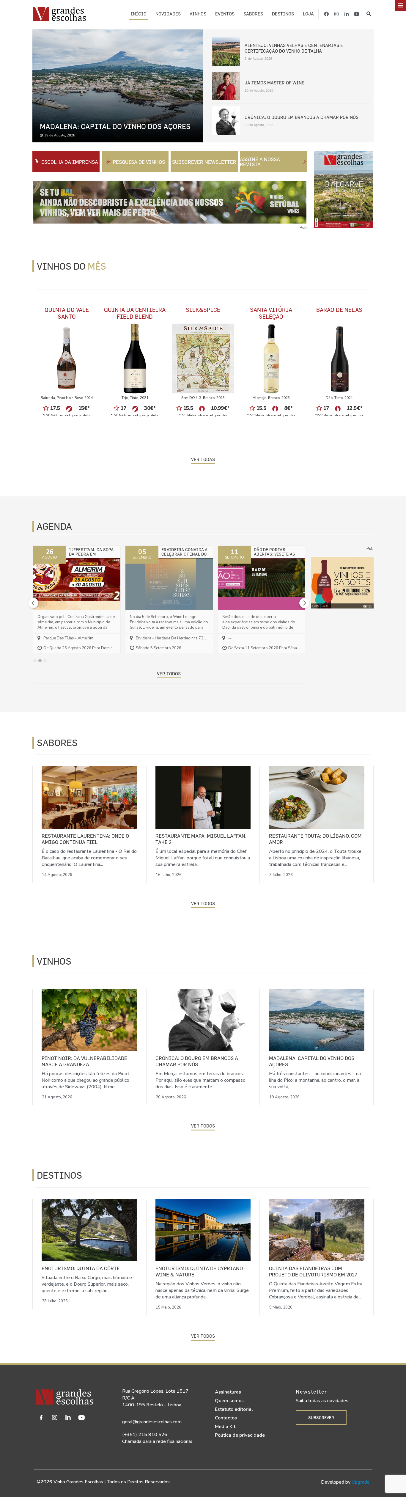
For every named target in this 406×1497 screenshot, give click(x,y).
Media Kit (225, 1426)
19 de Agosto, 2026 (59, 135)
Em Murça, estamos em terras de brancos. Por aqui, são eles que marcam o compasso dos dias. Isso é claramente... (200, 1080)
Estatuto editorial (234, 1409)
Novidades (168, 13)
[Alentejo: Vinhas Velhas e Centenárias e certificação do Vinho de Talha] (226, 51)
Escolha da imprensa (69, 162)
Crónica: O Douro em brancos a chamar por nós (301, 117)
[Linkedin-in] (346, 14)
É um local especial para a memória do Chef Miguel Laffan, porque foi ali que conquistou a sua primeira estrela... (202, 858)
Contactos (226, 1418)
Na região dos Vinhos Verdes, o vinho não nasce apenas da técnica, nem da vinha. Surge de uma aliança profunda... (202, 1290)
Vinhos (198, 13)
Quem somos (229, 1400)
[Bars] (400, 5)
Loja (308, 13)
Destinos (283, 13)
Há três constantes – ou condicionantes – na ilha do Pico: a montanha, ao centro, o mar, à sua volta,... (315, 1080)
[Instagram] (336, 14)
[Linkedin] (68, 1418)
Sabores (253, 13)
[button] (369, 13)
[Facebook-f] (326, 14)
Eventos (225, 13)
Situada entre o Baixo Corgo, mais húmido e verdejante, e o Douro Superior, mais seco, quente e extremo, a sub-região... (87, 1284)
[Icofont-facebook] (41, 1418)
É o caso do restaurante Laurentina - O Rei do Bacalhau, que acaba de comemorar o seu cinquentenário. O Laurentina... (89, 858)
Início (138, 13)
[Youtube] (356, 14)
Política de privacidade (240, 1435)
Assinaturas (228, 1392)
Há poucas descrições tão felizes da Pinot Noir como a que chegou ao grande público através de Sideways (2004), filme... (85, 1080)
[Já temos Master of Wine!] (226, 85)
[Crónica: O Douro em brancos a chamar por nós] (226, 120)
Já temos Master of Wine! (275, 82)
